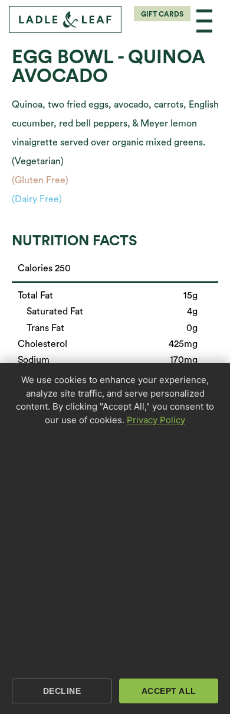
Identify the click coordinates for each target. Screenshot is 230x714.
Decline (62, 691)
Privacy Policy (156, 420)
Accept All (169, 691)
